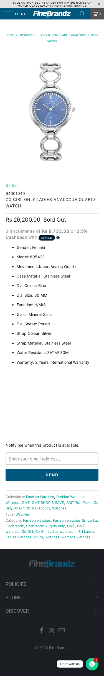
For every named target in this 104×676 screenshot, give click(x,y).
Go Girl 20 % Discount (31, 508)
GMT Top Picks (79, 503)
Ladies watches (18, 537)
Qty (9, 374)
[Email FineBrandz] (61, 631)
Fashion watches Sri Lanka (75, 520)
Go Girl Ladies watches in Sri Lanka (64, 531)
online (38, 537)
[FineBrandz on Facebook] (42, 631)
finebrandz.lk (36, 526)
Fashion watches (37, 520)
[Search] (84, 13)
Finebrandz (15, 526)
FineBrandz (59, 647)
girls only (57, 526)
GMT (26, 503)
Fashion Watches (40, 497)
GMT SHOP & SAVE (48, 503)
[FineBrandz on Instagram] (52, 631)
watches (52, 537)
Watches (59, 508)
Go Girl (11, 185)
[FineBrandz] (52, 13)
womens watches (76, 537)
